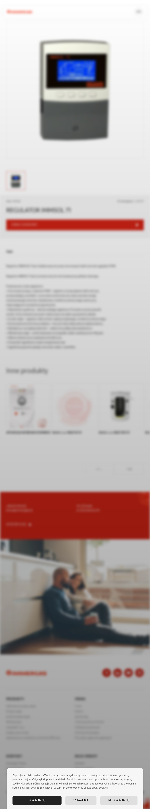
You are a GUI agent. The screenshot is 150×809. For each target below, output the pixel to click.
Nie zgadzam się (118, 800)
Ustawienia (80, 800)
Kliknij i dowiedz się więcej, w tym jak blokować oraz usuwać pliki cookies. (65, 787)
